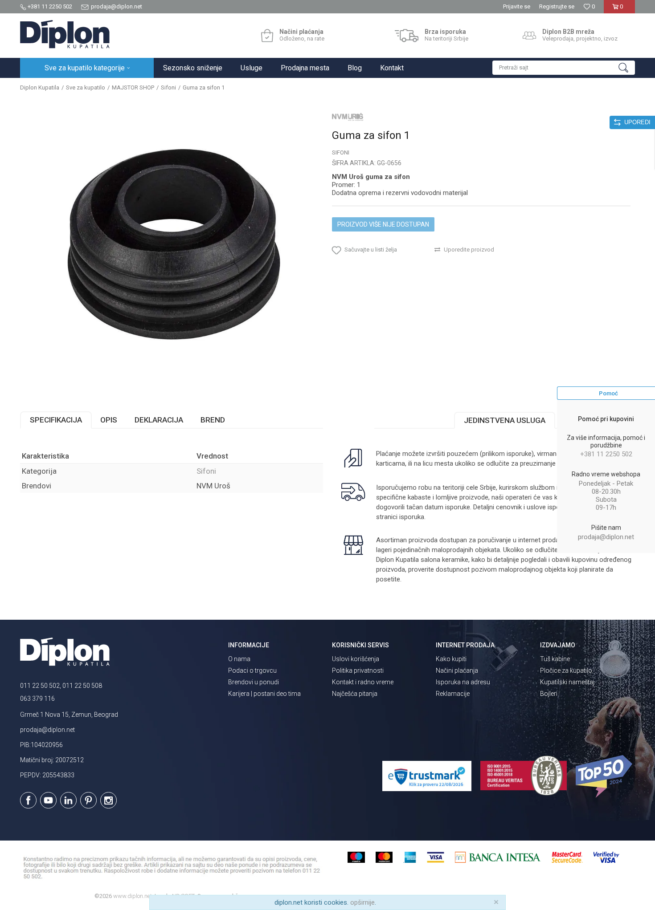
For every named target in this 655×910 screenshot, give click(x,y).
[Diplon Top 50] (605, 776)
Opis (108, 419)
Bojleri (548, 693)
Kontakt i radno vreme (362, 682)
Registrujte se (556, 6)
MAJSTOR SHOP (133, 87)
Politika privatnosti (358, 670)
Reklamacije (453, 693)
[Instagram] (108, 800)
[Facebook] (28, 800)
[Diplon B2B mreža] (529, 35)
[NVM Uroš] (347, 117)
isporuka (411, 517)
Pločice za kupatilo (566, 670)
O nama (239, 658)
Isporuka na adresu (463, 682)
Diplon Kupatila (39, 87)
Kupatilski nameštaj (567, 682)
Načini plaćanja (457, 670)
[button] (563, 68)
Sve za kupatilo (85, 87)
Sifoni (168, 87)
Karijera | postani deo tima (264, 693)
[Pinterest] (88, 800)
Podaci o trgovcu (252, 670)
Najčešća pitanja (354, 693)
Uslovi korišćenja (355, 658)
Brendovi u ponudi (253, 682)
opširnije (362, 902)
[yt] (48, 800)
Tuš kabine (555, 658)
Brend (213, 419)
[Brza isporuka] (406, 35)
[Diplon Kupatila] (65, 34)
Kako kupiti (451, 658)
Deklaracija (159, 419)
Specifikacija (56, 419)
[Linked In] (68, 800)
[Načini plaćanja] (267, 35)
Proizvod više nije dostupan (383, 224)
